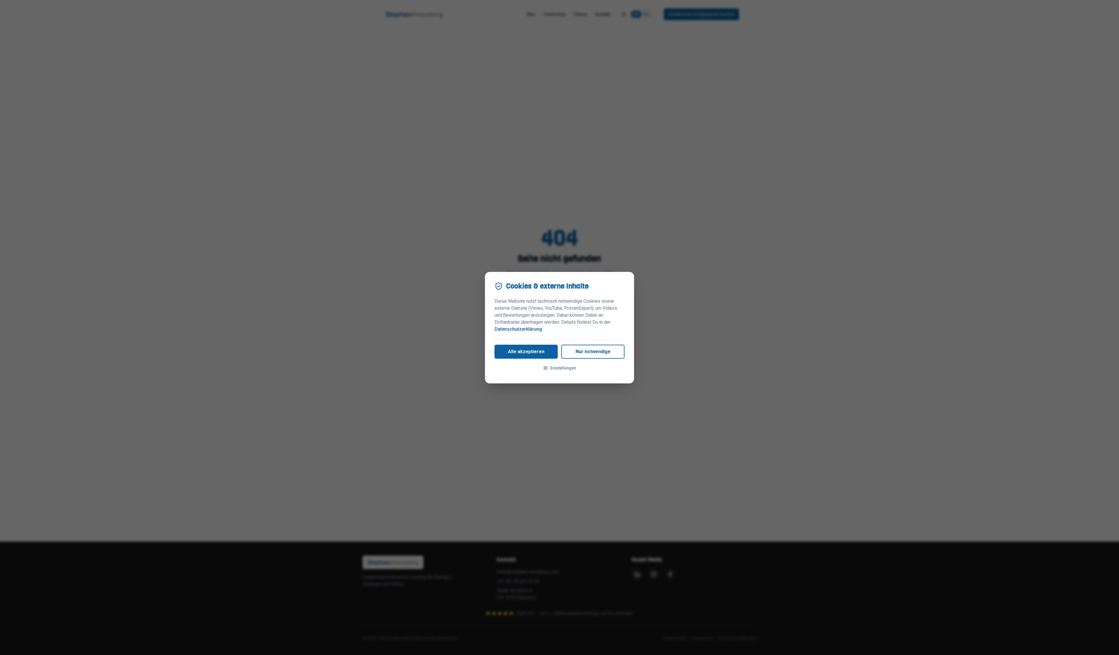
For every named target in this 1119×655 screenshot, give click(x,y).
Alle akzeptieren (526, 351)
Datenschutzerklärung (518, 329)
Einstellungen (563, 368)
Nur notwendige (593, 351)
